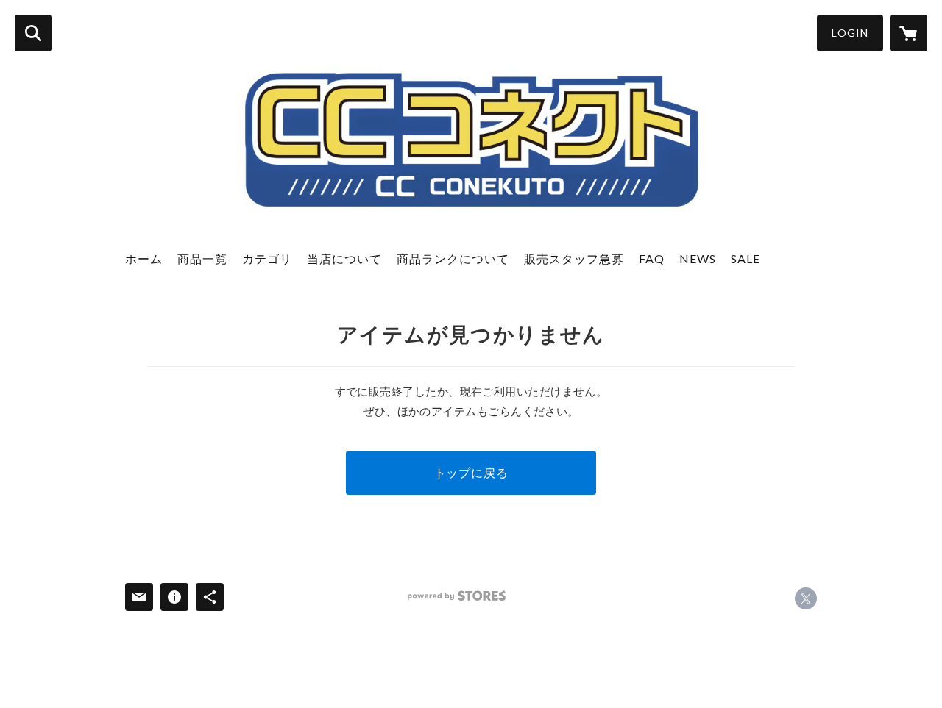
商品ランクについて (453, 258)
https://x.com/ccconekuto (806, 598)
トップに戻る (471, 472)
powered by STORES (456, 595)
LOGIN (850, 32)
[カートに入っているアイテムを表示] (908, 33)
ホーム (144, 258)
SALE (745, 258)
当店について (344, 258)
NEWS (697, 258)
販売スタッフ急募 (574, 258)
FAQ (652, 258)
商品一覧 (202, 258)
